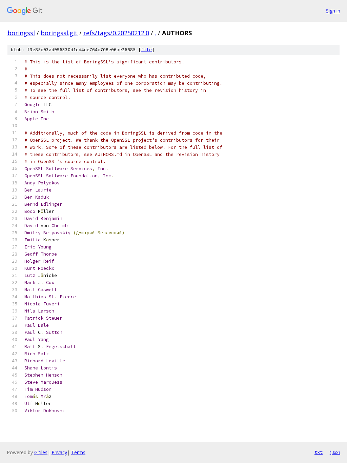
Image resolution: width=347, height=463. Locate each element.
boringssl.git (59, 33)
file (146, 50)
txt (318, 452)
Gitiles (40, 452)
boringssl (21, 33)
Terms (78, 452)
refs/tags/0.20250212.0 (116, 33)
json (334, 452)
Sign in (333, 10)
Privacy (59, 452)
